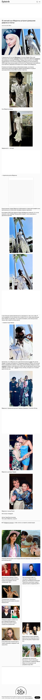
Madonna (9, 519)
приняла (4, 366)
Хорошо (37, 697)
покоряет (16, 58)
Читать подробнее (29, 698)
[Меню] (39, 1)
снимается (37, 58)
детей (30, 362)
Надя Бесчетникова (10, 517)
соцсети (15, 519)
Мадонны (17, 57)
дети (6, 519)
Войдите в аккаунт (9, 522)
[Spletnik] (6, 2)
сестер (16, 367)
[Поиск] (37, 1)
